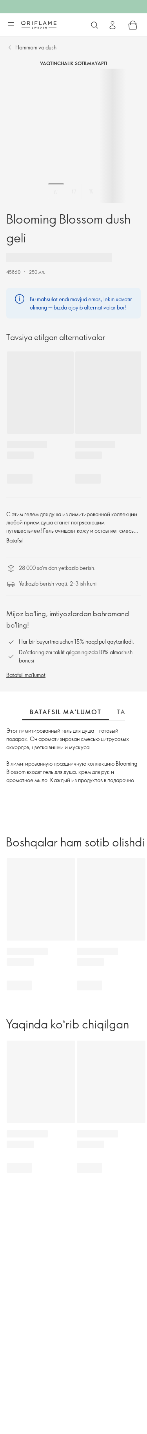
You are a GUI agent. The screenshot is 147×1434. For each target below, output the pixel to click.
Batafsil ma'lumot (25, 675)
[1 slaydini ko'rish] (56, 191)
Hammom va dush (35, 47)
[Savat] (133, 25)
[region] (73, 136)
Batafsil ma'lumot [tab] (65, 712)
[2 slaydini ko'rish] (74, 191)
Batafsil (15, 540)
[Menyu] (10, 25)
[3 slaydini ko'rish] (91, 191)
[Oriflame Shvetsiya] (38, 25)
